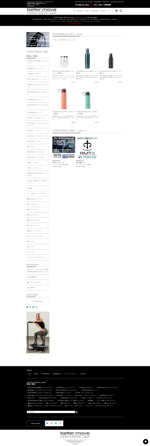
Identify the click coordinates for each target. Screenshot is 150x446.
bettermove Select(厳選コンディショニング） (37, 62)
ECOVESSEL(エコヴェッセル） (36, 157)
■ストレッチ (30, 241)
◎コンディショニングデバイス (35, 257)
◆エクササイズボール (33, 220)
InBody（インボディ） (33, 162)
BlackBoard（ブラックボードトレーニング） (37, 85)
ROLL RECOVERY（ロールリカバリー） (37, 93)
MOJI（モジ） (31, 146)
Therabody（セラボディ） (34, 73)
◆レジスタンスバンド (33, 225)
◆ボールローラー (32, 209)
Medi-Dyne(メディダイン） (34, 141)
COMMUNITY (95, 11)
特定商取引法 (57, 373)
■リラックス (30, 246)
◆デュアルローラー (32, 215)
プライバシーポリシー (70, 373)
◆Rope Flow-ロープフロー (34, 199)
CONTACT (103, 11)
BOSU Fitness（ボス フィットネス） (37, 79)
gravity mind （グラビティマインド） (38, 136)
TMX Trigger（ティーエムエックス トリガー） (37, 124)
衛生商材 (29, 188)
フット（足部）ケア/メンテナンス (36, 193)
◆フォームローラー (32, 204)
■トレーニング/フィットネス (35, 236)
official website (39, 301)
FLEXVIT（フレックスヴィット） (36, 117)
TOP (74, 11)
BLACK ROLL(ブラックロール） (36, 152)
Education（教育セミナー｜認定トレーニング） (38, 182)
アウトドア (30, 252)
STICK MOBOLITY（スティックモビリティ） (37, 106)
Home (55, 39)
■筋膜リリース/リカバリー (34, 230)
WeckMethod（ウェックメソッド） (37, 68)
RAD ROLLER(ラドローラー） (35, 99)
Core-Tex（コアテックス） (34, 168)
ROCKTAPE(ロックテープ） (35, 112)
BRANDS (79, 11)
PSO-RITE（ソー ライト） (34, 130)
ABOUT (87, 11)
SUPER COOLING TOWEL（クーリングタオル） (37, 174)
